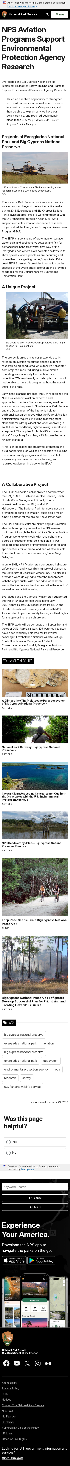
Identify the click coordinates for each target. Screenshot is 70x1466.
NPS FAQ (7, 1410)
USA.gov (7, 1433)
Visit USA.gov (12, 1458)
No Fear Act (9, 1416)
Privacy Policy (10, 1388)
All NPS (35, 1207)
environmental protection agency (26, 1069)
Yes (14, 1142)
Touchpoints (27, 1169)
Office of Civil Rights (14, 1439)
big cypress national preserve (23, 1034)
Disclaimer (8, 1422)
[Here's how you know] (35, 4)
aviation (48, 1043)
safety (26, 1078)
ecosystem (50, 1060)
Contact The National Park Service (23, 1405)
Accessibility (9, 1382)
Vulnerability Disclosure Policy (20, 1427)
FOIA (5, 1394)
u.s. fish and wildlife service (22, 1087)
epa (57, 1069)
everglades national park (20, 1043)
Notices (6, 1399)
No (14, 1152)
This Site (35, 1198)
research (10, 1078)
